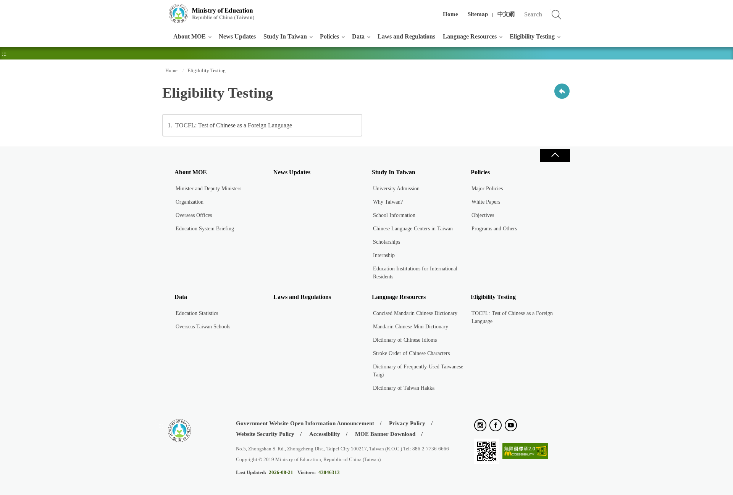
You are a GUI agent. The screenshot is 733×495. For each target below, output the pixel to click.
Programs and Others (494, 228)
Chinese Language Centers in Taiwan (413, 228)
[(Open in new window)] (480, 425)
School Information (394, 215)
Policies (329, 36)
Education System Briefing (205, 228)
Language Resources (470, 36)
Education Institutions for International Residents (415, 273)
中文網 (506, 14)
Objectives (482, 215)
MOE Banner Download (385, 434)
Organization (189, 202)
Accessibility (324, 434)
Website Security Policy (265, 434)
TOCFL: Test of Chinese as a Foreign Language (230, 125)
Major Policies (487, 188)
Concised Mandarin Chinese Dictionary (415, 313)
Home (450, 14)
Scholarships (386, 242)
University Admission (396, 188)
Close (555, 155)
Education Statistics (197, 313)
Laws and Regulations (406, 36)
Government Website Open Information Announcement (305, 423)
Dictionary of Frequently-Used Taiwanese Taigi (418, 371)
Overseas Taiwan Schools (203, 326)
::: (160, 9)
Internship (384, 255)
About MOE (189, 36)
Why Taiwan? (388, 202)
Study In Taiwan (285, 36)
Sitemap (478, 14)
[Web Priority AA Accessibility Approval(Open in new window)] (525, 451)
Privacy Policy (407, 423)
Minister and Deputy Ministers (208, 188)
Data (358, 36)
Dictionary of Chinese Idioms (405, 340)
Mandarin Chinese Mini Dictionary (410, 326)
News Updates (237, 36)
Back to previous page (562, 91)
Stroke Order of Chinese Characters (411, 353)
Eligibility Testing (532, 36)
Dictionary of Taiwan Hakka (403, 388)
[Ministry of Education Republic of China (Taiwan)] (212, 13)
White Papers (485, 202)
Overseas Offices (194, 215)
